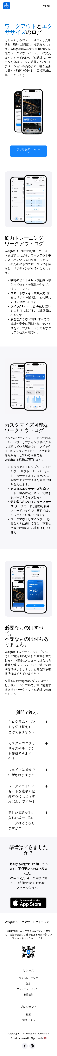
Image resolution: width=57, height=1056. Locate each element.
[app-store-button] (28, 899)
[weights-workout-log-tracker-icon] (6, 3)
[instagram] (32, 1046)
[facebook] (25, 1046)
